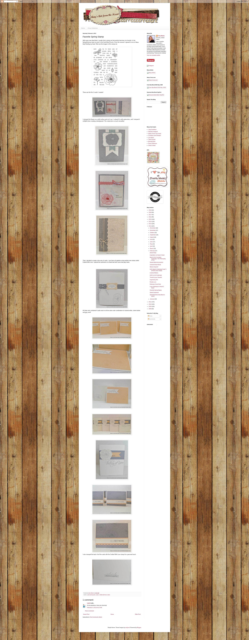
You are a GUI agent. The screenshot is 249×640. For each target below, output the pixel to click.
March (152, 248)
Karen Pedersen (152, 143)
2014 (150, 221)
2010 (150, 304)
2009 (150, 306)
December (153, 228)
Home (83, 28)
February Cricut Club (155, 284)
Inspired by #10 (154, 279)
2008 (150, 308)
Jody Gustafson (152, 129)
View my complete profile (153, 55)
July (151, 239)
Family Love (153, 282)
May (151, 244)
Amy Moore (161, 35)
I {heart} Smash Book (155, 264)
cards (97, 594)
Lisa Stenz (151, 137)
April (151, 246)
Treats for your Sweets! (156, 277)
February (152, 250)
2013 (150, 223)
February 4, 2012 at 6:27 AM (94, 607)
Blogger (139, 627)
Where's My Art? (154, 267)
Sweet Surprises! (154, 292)
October (152, 232)
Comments (152, 319)
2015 (150, 219)
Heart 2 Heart (151, 145)
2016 (150, 217)
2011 (150, 302)
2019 (150, 210)
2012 (150, 226)
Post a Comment (89, 611)
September (153, 235)
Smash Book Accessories (156, 262)
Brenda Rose (151, 141)
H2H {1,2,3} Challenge (156, 275)
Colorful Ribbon (154, 273)
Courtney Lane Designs (154, 135)
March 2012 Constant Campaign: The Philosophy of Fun (158, 259)
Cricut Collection (93, 28)
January (152, 299)
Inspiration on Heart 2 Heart (157, 255)
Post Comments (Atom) (96, 617)
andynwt (127, 627)
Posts (150, 316)
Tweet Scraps (151, 139)
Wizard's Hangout (153, 131)
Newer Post (86, 614)
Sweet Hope (153, 252)
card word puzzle (91, 594)
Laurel (89, 603)
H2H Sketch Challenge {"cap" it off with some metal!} (158, 270)
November (153, 230)
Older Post (138, 614)
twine (108, 594)
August (152, 237)
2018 (150, 212)
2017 (150, 214)
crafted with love (103, 594)
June (151, 241)
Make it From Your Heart (154, 133)
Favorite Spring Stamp (156, 290)
